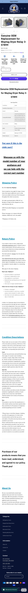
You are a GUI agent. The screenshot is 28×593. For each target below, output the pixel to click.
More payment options (14, 81)
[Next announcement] (25, 1)
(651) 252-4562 (6, 563)
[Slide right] (16, 31)
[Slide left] (11, 31)
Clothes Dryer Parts (7, 535)
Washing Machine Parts (8, 532)
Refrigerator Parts (7, 520)
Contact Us (5, 547)
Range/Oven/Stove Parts (8, 523)
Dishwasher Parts (7, 526)
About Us (5, 544)
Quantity (2, 66)
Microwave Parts (6, 529)
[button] (2, 8)
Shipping (2, 50)
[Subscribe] (21, 576)
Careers (4, 550)
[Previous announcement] (2, 1)
